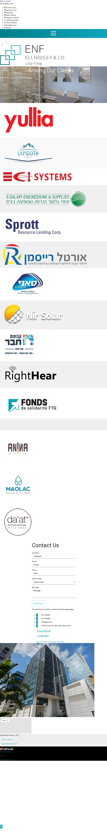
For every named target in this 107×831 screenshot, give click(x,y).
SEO (2, 756)
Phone (34, 561)
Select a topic (37, 578)
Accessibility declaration (9, 744)
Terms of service (7, 739)
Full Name (35, 553)
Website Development (6, 752)
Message (35, 587)
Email (34, 570)
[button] (50, 641)
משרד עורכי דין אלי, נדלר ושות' (9, 78)
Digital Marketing (6, 760)
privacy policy (69, 609)
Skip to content (5, 1)
